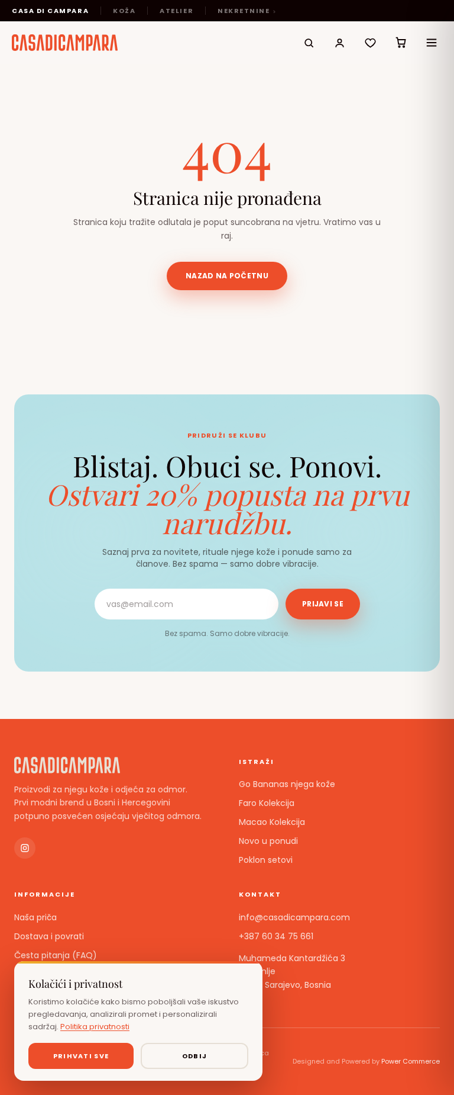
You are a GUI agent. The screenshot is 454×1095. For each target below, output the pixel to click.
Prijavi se (322, 604)
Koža (124, 10)
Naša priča (35, 917)
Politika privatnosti (94, 1026)
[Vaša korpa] (400, 42)
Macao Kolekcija (272, 822)
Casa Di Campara (50, 10)
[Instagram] (24, 848)
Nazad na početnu (227, 276)
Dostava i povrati (49, 936)
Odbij (194, 1056)
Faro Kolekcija (266, 803)
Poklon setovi (266, 860)
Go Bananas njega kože (287, 784)
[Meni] (431, 42)
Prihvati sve (81, 1056)
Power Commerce (410, 1061)
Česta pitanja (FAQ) (55, 955)
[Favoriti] (370, 42)
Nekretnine (244, 10)
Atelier (176, 10)
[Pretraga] (308, 42)
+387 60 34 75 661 (276, 936)
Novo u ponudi (268, 841)
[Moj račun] (339, 42)
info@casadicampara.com (294, 917)
